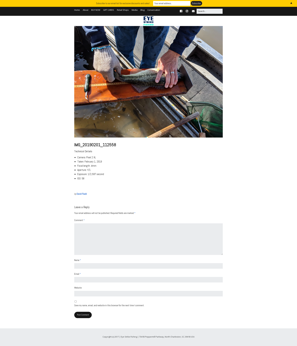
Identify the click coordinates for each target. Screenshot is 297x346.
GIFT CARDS (108, 10)
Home (77, 10)
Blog (142, 10)
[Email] (193, 11)
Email (77, 273)
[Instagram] (187, 11)
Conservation (153, 10)
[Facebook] (182, 11)
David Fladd (82, 193)
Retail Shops (123, 10)
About (85, 10)
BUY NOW (95, 10)
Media (135, 10)
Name (77, 260)
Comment (79, 220)
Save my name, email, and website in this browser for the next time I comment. (109, 305)
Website (78, 287)
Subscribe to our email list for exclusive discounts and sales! (123, 3)
